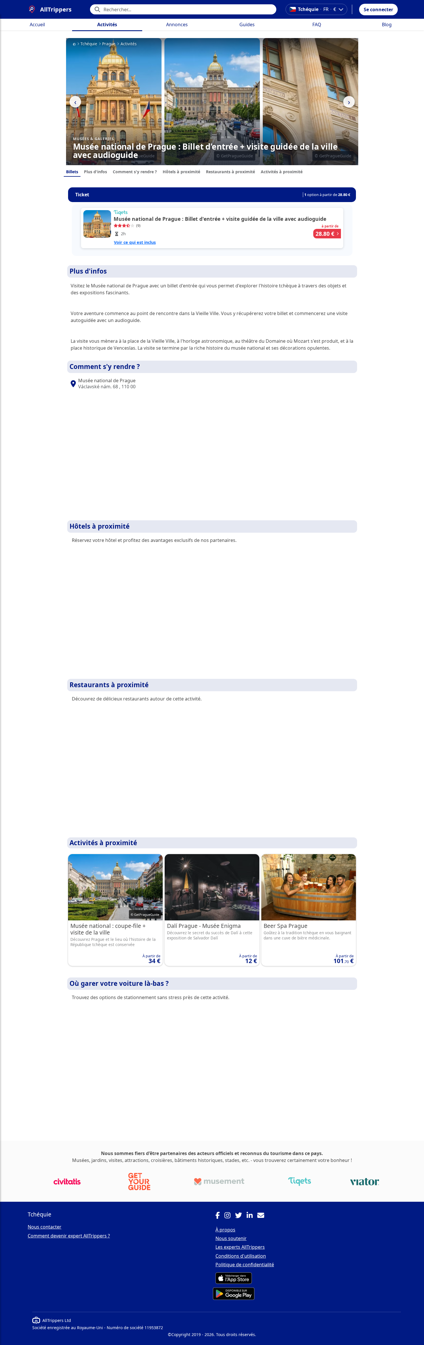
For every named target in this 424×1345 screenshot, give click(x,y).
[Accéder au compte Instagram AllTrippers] (229, 1216)
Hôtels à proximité (181, 171)
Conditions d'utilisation (240, 1256)
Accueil (37, 24)
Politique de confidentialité (244, 1264)
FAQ (316, 24)
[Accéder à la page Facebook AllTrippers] (219, 1216)
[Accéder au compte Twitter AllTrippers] (241, 1216)
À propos (225, 1230)
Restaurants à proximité (230, 171)
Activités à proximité (282, 171)
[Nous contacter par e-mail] (263, 1216)
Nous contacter (44, 1227)
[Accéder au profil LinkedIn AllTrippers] (252, 1216)
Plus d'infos (95, 171)
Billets (72, 171)
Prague (108, 44)
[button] (378, 9)
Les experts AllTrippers (240, 1247)
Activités (107, 24)
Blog (387, 24)
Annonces (177, 24)
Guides (247, 24)
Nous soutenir (231, 1238)
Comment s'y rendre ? (135, 171)
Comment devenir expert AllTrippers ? (69, 1236)
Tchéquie (88, 44)
